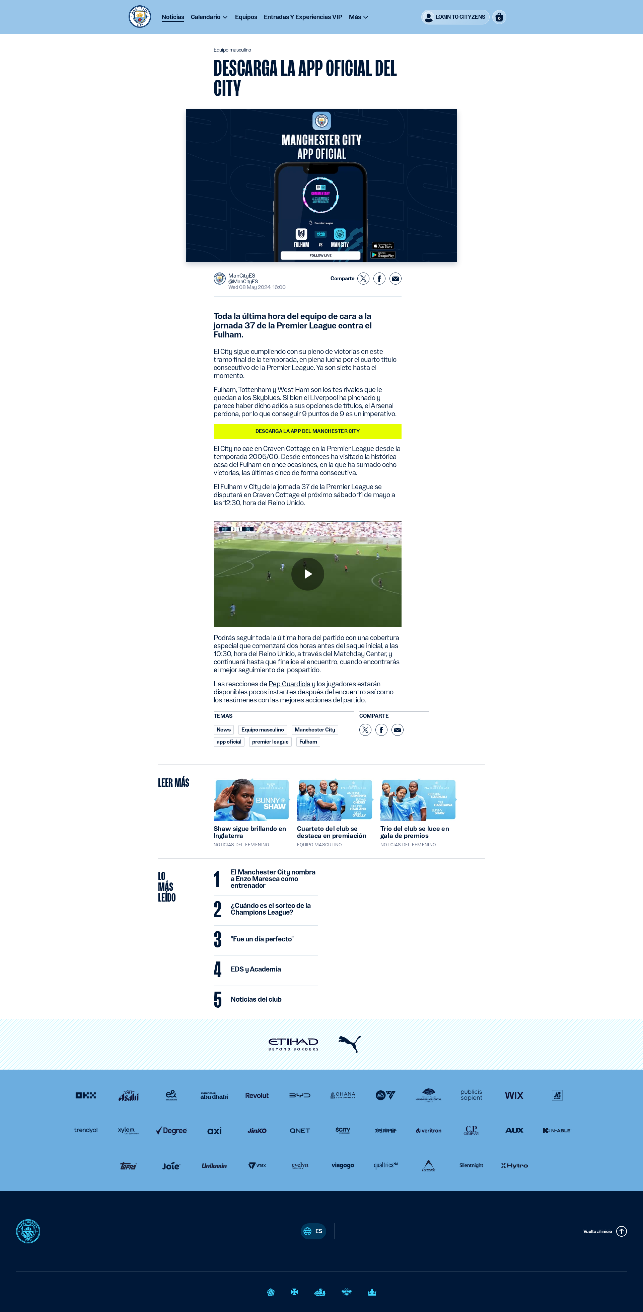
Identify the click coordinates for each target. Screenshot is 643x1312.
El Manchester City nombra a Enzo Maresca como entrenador (273, 879)
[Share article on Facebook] (379, 279)
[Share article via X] (363, 279)
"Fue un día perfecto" (262, 939)
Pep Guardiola (289, 684)
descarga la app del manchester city (308, 431)
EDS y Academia (256, 969)
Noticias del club (256, 999)
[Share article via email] (395, 279)
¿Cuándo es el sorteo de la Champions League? (271, 909)
